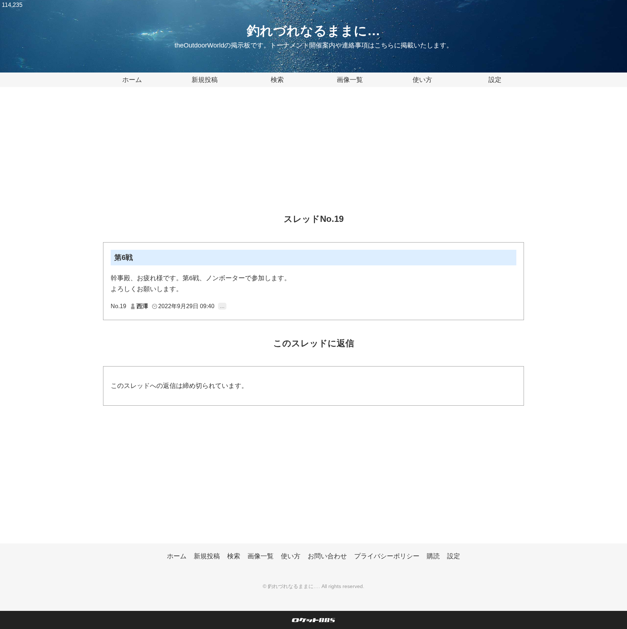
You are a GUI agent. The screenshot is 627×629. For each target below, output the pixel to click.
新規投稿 (205, 79)
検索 (277, 79)
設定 (494, 79)
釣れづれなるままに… (313, 30)
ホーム (132, 79)
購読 (433, 556)
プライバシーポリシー (386, 556)
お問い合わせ (327, 556)
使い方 (422, 79)
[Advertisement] (313, 156)
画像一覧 (350, 79)
